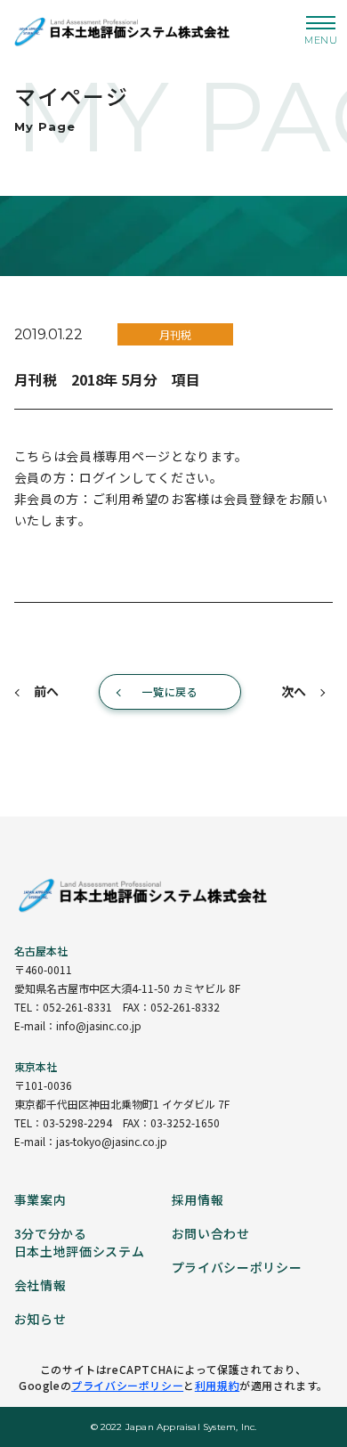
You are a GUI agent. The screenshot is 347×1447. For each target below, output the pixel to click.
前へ (46, 691)
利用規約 (217, 1385)
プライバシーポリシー (127, 1385)
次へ (293, 691)
